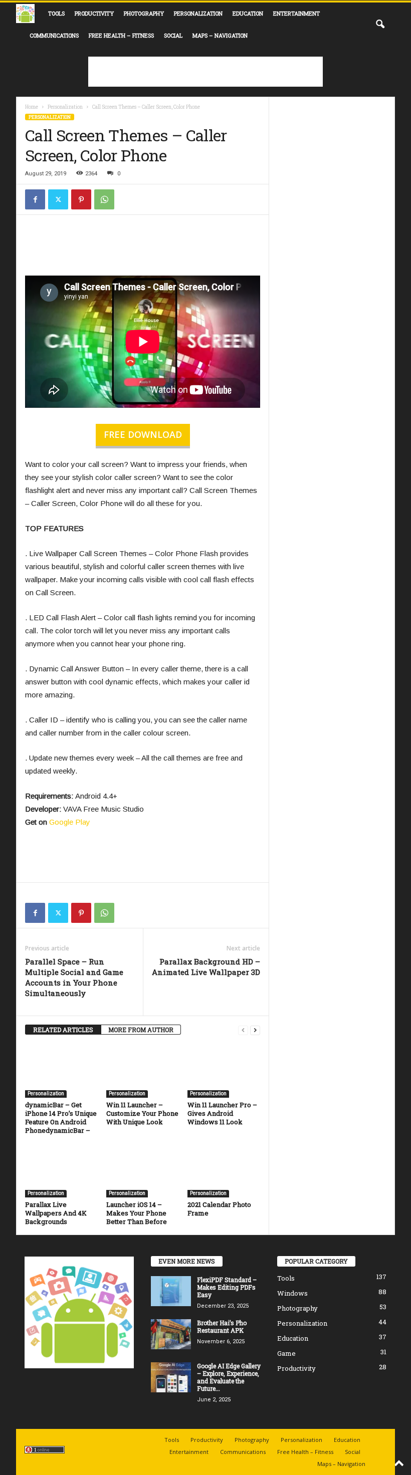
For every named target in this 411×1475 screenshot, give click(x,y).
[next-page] (255, 1030)
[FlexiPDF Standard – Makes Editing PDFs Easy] (171, 1291)
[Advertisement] (205, 72)
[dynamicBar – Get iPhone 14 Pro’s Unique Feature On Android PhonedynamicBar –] (61, 1071)
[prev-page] (243, 1030)
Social (173, 35)
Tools (56, 13)
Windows (292, 1293)
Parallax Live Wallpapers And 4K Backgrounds (56, 1213)
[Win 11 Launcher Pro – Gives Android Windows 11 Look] (223, 1071)
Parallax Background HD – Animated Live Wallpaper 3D (206, 966)
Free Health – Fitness (121, 35)
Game (286, 1353)
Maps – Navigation (220, 35)
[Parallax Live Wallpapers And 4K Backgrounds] (61, 1170)
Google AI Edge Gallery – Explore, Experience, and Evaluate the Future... (229, 1377)
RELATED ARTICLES (63, 1030)
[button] (380, 25)
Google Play (69, 822)
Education (248, 13)
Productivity (94, 13)
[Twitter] (58, 199)
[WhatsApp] (104, 199)
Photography (144, 13)
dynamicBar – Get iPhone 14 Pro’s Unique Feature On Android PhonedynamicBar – (61, 1117)
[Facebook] (35, 199)
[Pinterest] (81, 199)
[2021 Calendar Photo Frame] (223, 1170)
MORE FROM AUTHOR (140, 1030)
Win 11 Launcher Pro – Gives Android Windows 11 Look (222, 1113)
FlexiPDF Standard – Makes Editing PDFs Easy (227, 1287)
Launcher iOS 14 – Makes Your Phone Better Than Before (136, 1213)
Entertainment (296, 13)
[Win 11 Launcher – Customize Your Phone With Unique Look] (142, 1071)
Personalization (198, 13)
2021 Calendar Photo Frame (219, 1208)
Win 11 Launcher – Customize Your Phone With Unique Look (142, 1113)
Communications (54, 35)
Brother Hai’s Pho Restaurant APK (222, 1326)
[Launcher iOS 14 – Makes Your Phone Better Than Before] (142, 1170)
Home (31, 107)
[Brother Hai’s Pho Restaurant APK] (171, 1334)
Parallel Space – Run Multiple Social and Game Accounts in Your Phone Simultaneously (74, 977)
